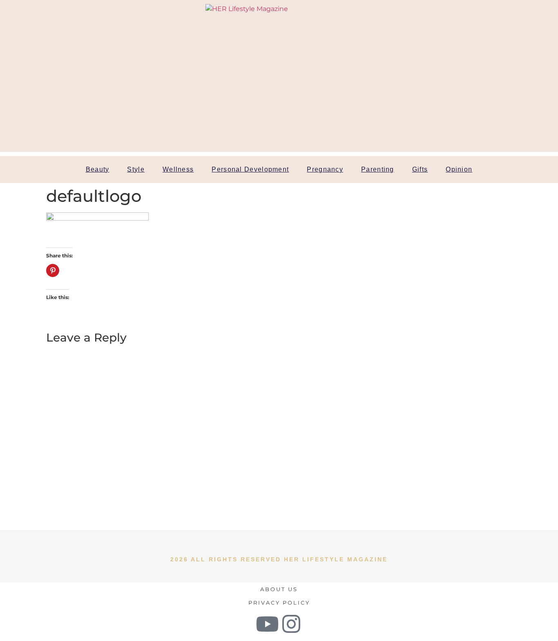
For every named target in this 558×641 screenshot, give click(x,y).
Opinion (459, 169)
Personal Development (250, 169)
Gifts (420, 169)
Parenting (377, 169)
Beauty (97, 169)
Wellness (178, 169)
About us (279, 589)
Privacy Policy (279, 602)
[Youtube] (267, 624)
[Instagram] (291, 624)
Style (136, 169)
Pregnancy (325, 169)
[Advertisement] (279, 95)
